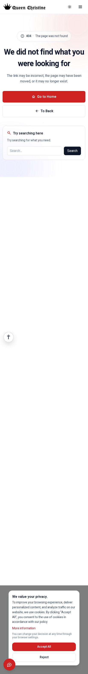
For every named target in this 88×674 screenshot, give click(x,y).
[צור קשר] (9, 665)
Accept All (44, 646)
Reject (44, 657)
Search (72, 150)
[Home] (27, 6)
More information (23, 628)
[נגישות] (8, 337)
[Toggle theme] (69, 7)
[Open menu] (80, 7)
